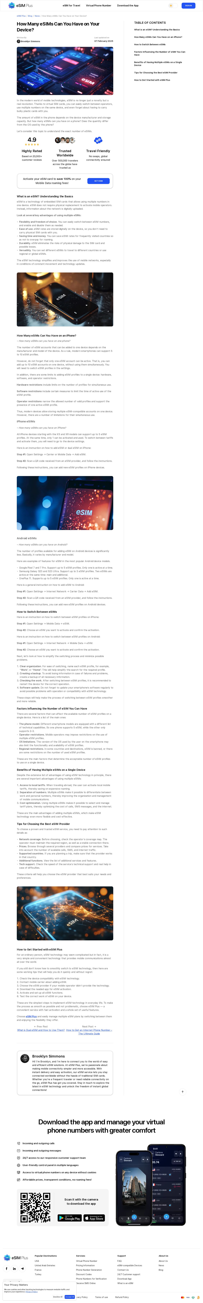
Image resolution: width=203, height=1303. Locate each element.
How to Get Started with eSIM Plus (152, 80)
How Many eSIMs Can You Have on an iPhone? (158, 37)
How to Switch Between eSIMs (150, 44)
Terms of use (101, 1297)
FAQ (119, 1261)
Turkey (38, 1274)
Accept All (69, 1297)
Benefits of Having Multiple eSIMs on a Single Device (158, 63)
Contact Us (123, 1270)
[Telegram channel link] (22, 1268)
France (38, 1270)
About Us (163, 1261)
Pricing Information (85, 1265)
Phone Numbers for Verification (91, 1279)
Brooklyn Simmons (30, 41)
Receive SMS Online (86, 1283)
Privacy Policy (81, 1297)
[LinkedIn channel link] (14, 1268)
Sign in (188, 6)
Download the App (127, 5)
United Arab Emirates (45, 1265)
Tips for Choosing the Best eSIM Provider (155, 72)
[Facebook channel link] (6, 1268)
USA (37, 1261)
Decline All (57, 1297)
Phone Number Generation (89, 1270)
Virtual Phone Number (98, 5)
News (161, 1265)
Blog (161, 1270)
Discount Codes (84, 1274)
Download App (124, 1279)
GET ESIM (98, 181)
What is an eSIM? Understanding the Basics (157, 29)
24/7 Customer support (128, 1274)
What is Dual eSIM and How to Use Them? (41, 1030)
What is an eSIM (125, 1283)
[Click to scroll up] (182, 1091)
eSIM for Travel (71, 5)
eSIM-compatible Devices (129, 1265)
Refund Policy (122, 1297)
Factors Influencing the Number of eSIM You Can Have (159, 53)
